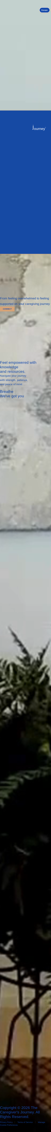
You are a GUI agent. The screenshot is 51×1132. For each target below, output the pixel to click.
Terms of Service (25, 1122)
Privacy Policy (6, 1122)
